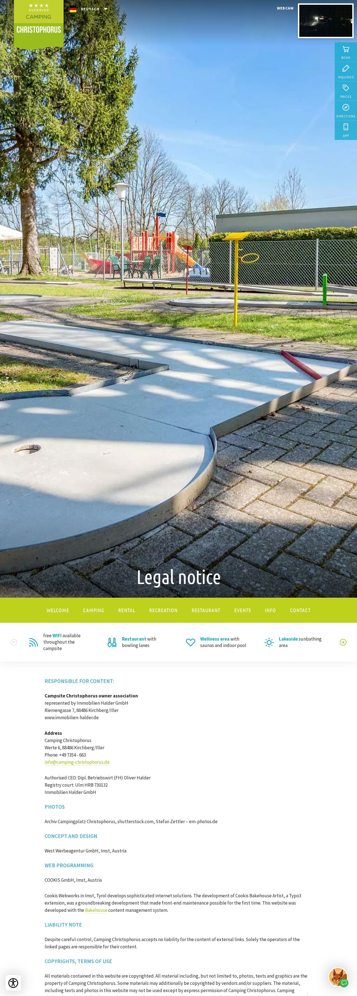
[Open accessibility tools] (13, 982)
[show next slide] (343, 642)
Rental (126, 610)
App (346, 136)
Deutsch (90, 8)
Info (270, 610)
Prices (345, 97)
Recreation (163, 610)
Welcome (58, 610)
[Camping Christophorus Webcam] (325, 21)
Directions (345, 116)
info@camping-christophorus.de (77, 762)
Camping (93, 610)
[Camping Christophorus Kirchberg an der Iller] (39, 25)
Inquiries (346, 77)
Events (242, 610)
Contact (300, 610)
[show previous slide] (14, 642)
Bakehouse (96, 910)
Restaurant (206, 610)
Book (345, 58)
